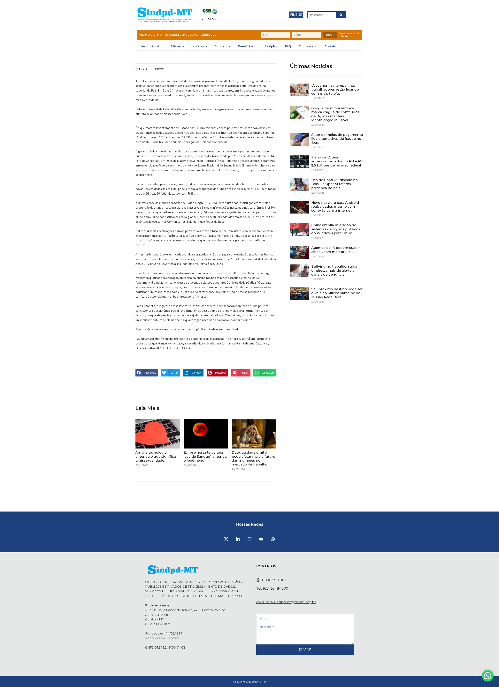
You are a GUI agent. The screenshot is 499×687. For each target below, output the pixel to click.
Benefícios (245, 46)
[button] (146, 372)
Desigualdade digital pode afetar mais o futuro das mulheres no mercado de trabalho (253, 458)
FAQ (288, 46)
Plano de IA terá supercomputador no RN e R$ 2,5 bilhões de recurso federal (336, 161)
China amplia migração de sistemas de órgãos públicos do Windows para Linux (335, 229)
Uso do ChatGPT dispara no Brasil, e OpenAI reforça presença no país (334, 184)
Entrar (330, 34)
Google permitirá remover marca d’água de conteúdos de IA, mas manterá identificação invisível (335, 114)
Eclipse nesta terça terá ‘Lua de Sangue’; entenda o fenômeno (205, 456)
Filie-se (176, 46)
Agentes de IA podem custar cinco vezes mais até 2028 (335, 250)
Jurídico (220, 46)
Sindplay (271, 46)
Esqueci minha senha (349, 33)
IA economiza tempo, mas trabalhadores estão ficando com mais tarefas (335, 89)
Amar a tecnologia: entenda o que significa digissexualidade (155, 456)
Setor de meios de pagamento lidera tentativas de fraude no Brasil (337, 139)
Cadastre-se (345, 36)
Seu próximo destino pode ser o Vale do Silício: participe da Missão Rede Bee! (337, 293)
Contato (330, 46)
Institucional (150, 46)
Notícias (198, 46)
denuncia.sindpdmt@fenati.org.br (286, 602)
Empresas (306, 46)
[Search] (341, 15)
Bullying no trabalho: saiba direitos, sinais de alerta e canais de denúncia (334, 270)
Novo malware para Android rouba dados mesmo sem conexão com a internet (335, 207)
